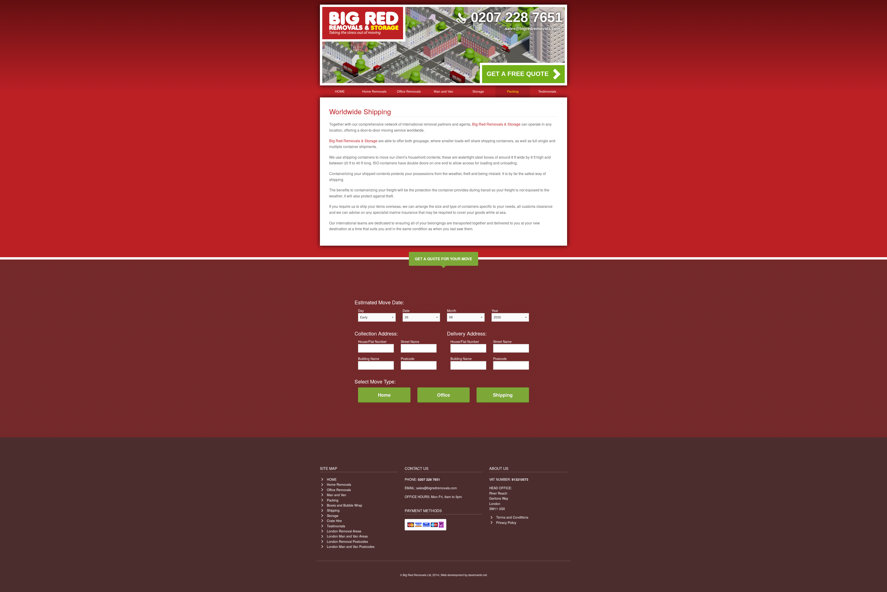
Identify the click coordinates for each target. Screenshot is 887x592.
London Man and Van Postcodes (350, 546)
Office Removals (409, 91)
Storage (478, 91)
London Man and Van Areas (347, 536)
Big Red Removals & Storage (496, 124)
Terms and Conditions (512, 517)
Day (361, 310)
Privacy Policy (506, 522)
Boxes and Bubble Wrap (344, 505)
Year (495, 310)
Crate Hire (334, 520)
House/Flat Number (372, 341)
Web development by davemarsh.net (464, 575)
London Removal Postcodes (347, 541)
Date (406, 310)
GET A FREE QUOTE (518, 73)
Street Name (410, 341)
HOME (340, 91)
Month (451, 310)
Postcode (407, 358)
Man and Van (443, 91)
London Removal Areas (344, 531)
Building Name (368, 358)
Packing (513, 91)
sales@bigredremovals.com (532, 28)
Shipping (333, 510)
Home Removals (374, 91)
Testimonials (547, 91)
